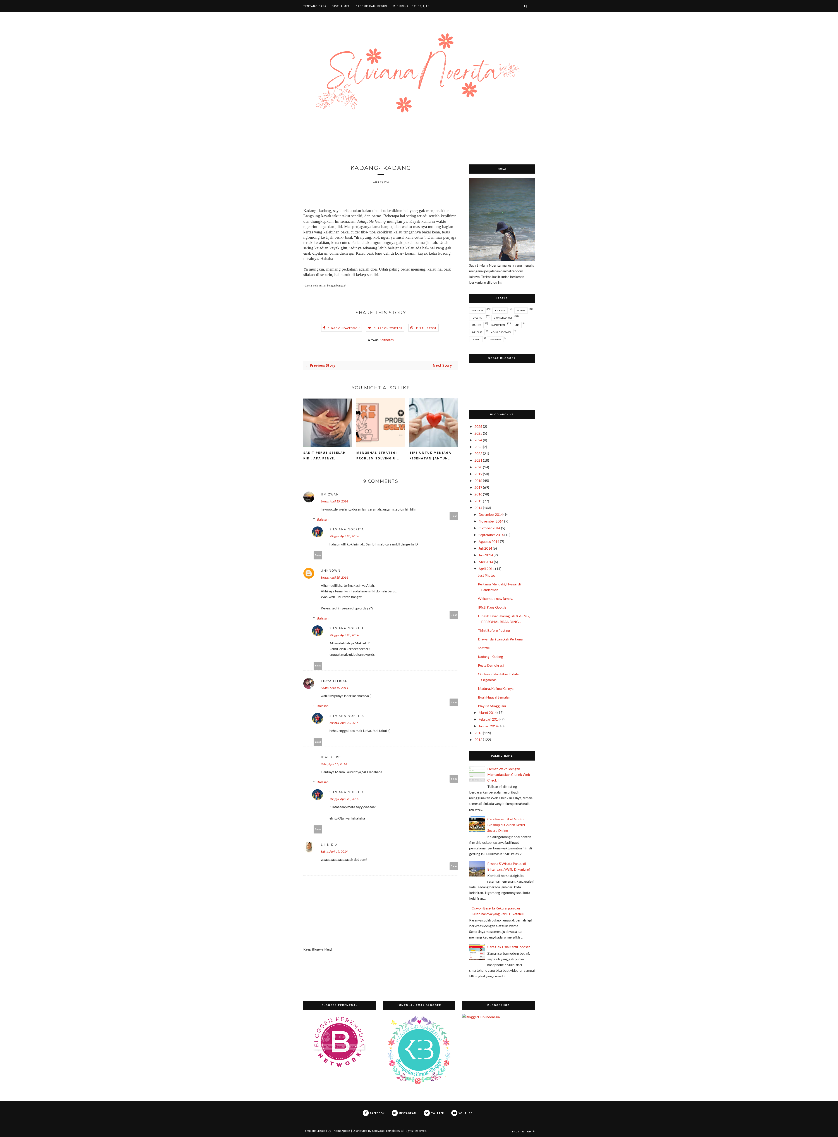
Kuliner (476, 325)
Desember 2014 (491, 514)
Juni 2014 (486, 555)
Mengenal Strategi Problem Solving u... (378, 455)
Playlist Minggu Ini (492, 706)
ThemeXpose (341, 1131)
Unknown (330, 570)
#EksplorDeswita (501, 332)
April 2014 (487, 568)
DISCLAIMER (341, 6)
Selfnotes (387, 340)
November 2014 (491, 521)
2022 (478, 453)
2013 (478, 733)
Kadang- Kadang (490, 656)
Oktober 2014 (489, 528)
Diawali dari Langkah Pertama (500, 639)
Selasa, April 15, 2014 (334, 501)
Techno (476, 339)
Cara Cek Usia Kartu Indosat (508, 947)
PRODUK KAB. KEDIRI (371, 6)
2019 (478, 474)
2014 (478, 508)
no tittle (484, 648)
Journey (500, 310)
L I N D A (329, 844)
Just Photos (486, 575)
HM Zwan (330, 494)
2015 (478, 501)
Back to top (522, 1131)
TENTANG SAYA (314, 6)
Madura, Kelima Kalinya (495, 688)
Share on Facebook (344, 328)
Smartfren (498, 325)
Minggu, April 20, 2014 (344, 536)
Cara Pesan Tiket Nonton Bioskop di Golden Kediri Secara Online (506, 824)
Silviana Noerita (347, 529)
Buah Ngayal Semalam (494, 697)
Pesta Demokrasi (491, 665)
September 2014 (491, 535)
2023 (478, 447)
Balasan (322, 519)
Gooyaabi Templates (386, 1131)
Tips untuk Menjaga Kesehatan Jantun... (430, 455)
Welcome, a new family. (495, 598)
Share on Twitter (388, 328)
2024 (478, 440)
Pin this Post (426, 328)
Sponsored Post (503, 317)
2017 (478, 487)
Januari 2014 (488, 726)
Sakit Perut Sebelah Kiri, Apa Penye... (324, 455)
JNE (517, 325)
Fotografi (478, 317)
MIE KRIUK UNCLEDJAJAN (411, 6)
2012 (478, 739)
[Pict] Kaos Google (492, 607)
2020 (478, 467)
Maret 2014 (488, 712)
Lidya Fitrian (334, 681)
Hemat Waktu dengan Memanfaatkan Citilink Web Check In (508, 774)
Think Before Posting (494, 630)
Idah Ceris (331, 757)
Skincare (477, 332)
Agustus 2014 (489, 541)
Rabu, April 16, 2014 (334, 764)
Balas (454, 515)
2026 (478, 426)
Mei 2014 (486, 562)
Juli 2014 (485, 548)
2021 (478, 460)
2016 (478, 494)
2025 (478, 433)
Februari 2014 (489, 719)
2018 (478, 480)
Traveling (495, 339)
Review (521, 310)
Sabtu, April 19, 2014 (334, 851)
